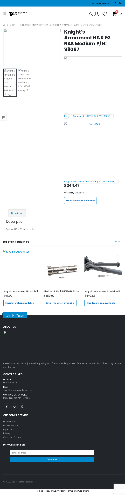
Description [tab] (17, 213)
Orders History (10, 425)
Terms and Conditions (78, 490)
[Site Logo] (18, 14)
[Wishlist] (104, 14)
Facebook (7, 406)
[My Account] (96, 14)
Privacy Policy (58, 490)
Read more (35, 255)
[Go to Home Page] (4, 25)
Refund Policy (43, 490)
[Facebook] (115, 3)
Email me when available (80, 200)
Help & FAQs (9, 421)
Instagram (14, 406)
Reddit (22, 406)
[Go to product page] (22, 268)
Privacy (6, 433)
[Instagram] (120, 3)
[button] (5, 14)
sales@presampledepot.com (17, 390)
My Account (9, 429)
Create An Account (12, 437)
